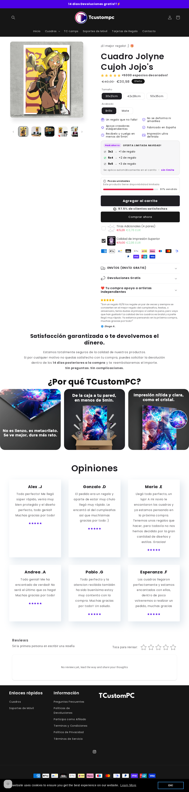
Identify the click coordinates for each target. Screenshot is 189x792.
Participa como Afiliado (70, 719)
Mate (125, 111)
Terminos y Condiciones (70, 726)
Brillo (109, 111)
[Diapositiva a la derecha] (82, 132)
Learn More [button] (128, 785)
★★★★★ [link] (35, 523)
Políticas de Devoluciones (63, 710)
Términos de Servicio (68, 739)
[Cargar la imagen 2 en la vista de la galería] (36, 131)
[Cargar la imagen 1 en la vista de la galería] (23, 131)
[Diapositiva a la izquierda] (13, 132)
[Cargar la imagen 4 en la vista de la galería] (63, 131)
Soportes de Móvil (21, 708)
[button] (13, 17)
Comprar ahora (140, 217)
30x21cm (112, 96)
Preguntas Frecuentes (69, 702)
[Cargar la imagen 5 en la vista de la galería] (76, 131)
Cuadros (15, 702)
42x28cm (134, 96)
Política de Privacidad (69, 732)
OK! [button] (170, 785)
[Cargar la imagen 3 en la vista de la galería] (49, 131)
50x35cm (157, 96)
